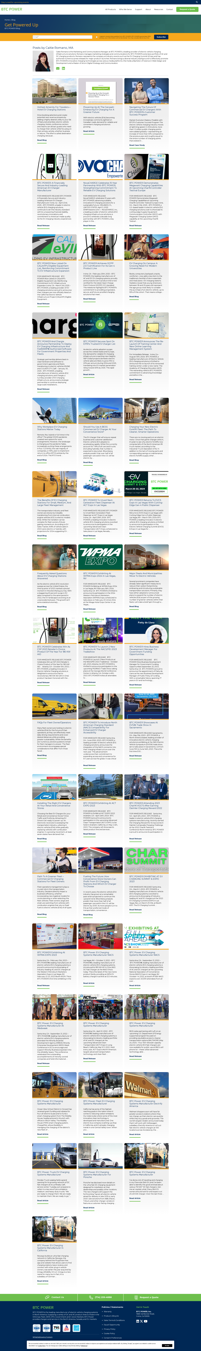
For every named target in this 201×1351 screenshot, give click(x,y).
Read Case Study (137, 145)
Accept (167, 1345)
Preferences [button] (84, 1346)
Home (7, 20)
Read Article (88, 131)
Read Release (43, 226)
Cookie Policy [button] (41, 1346)
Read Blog (42, 140)
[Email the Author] (57, 68)
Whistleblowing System (42, 1337)
